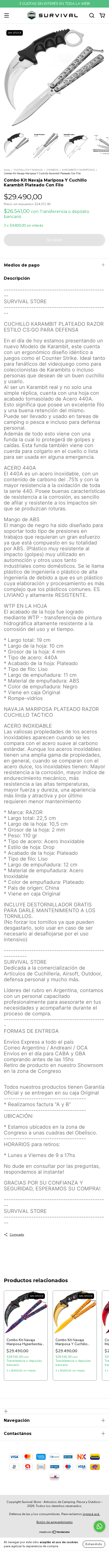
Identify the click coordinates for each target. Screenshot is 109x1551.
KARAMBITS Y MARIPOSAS (78, 170)
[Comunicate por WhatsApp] (99, 1526)
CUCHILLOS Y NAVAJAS (28, 170)
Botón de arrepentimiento (55, 1522)
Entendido (93, 1544)
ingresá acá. (91, 1514)
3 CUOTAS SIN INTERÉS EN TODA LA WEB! (54, 3)
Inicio (7, 170)
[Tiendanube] (54, 1533)
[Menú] (6, 15)
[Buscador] (91, 15)
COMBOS (52, 170)
